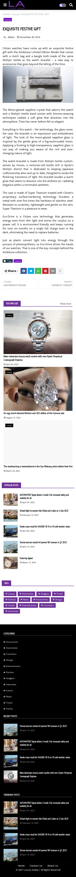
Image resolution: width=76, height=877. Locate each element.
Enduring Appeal (26, 558)
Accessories (42, 599)
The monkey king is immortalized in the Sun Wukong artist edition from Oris (38, 466)
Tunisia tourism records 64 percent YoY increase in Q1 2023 (43, 542)
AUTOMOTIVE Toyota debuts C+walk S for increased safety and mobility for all (44, 496)
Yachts (11, 605)
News (26, 599)
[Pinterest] (45, 271)
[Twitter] (31, 271)
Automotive (27, 593)
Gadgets (45, 593)
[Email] (52, 271)
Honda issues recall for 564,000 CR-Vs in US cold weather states (45, 526)
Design (58, 599)
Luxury (15, 14)
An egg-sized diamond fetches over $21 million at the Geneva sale (34, 413)
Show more (65, 303)
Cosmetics (49, 605)
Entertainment (29, 605)
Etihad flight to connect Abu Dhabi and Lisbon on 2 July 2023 (44, 510)
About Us (52, 865)
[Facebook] (24, 271)
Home (6, 14)
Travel (60, 593)
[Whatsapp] (38, 271)
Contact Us (36, 865)
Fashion (12, 599)
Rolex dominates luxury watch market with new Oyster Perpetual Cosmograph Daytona (33, 358)
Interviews (13, 611)
